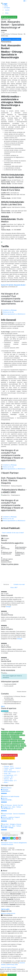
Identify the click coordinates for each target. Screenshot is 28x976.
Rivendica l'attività (8, 758)
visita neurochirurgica (6, 742)
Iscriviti (7, 10)
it (25, 1)
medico (18, 745)
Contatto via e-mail (19, 584)
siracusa (12, 747)
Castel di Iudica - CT (10, 780)
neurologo (3, 749)
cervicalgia (8, 744)
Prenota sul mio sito (8, 312)
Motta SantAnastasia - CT (12, 771)
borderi (3, 747)
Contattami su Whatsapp (10, 310)
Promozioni (10, 844)
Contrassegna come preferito (11, 39)
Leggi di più (3, 974)
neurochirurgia (4, 731)
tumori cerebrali (19, 731)
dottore (7, 747)
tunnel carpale (12, 745)
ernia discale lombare (17, 738)
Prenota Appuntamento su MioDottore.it (14, 314)
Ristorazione (4, 842)
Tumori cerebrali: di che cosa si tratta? (13, 532)
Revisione (6, 584)
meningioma (4, 733)
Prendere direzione (21, 691)
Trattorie (15, 842)
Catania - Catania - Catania (12, 768)
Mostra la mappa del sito (8, 913)
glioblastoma (11, 733)
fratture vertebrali (15, 737)
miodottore (14, 749)
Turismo (11, 842)
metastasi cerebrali (5, 737)
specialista (23, 745)
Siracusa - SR (8, 766)
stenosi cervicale (5, 740)
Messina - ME (8, 779)
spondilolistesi (21, 740)
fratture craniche (18, 733)
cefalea (3, 744)
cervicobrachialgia (16, 744)
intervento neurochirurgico (18, 742)
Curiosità (3, 844)
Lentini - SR (8, 770)
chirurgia (22, 747)
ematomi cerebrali (5, 735)
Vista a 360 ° (14, 587)
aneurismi (22, 735)
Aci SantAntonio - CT (10, 775)
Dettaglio (8, 606)
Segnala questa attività (10, 755)
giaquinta (20, 749)
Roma (6, 782)
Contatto (13, 967)
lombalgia (23, 744)
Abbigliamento (23, 842)
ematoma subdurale (14, 735)
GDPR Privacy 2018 (12, 964)
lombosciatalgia (4, 745)
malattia (17, 747)
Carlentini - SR (8, 777)
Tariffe (6, 6)
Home (2, 967)
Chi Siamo (7, 7)
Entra (6, 13)
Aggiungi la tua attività (9, 17)
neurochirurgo (12, 731)
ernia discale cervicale (6, 738)
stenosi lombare (13, 740)
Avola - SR (7, 773)
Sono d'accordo (12, 974)
